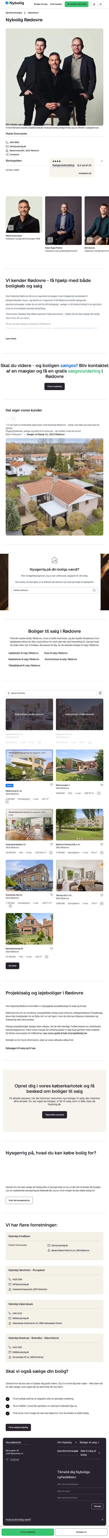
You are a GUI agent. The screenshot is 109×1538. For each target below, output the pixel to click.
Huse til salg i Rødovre (56, 653)
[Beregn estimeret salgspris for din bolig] (94, 590)
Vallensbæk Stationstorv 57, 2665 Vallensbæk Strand (37, 1323)
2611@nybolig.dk (60, 1245)
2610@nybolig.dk (18, 146)
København (33, 13)
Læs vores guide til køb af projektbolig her (65, 1033)
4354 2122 (17, 1313)
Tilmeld (97, 1506)
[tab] (27, 779)
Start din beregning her (19, 1200)
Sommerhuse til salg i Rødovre (61, 659)
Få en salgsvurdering (18, 1427)
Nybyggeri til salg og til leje (21, 1048)
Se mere (12, 966)
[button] (11, 338)
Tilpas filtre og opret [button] (54, 1115)
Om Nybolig (64, 1442)
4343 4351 (17, 1347)
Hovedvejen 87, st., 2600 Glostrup (27, 1357)
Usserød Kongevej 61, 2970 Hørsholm (29, 1289)
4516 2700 (17, 1279)
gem (51, 784)
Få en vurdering (28, 1532)
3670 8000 (14, 142)
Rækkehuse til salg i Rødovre (24, 659)
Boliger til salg (88, 1442)
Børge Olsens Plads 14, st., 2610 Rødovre (70, 1250)
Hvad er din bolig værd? (18, 1519)
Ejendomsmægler (14, 13)
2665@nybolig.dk (20, 1318)
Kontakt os (81, 1532)
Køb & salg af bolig (88, 1452)
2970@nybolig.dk (20, 1284)
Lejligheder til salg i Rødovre (23, 653)
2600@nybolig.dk (20, 1352)
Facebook (14, 154)
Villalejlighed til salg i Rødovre (24, 665)
